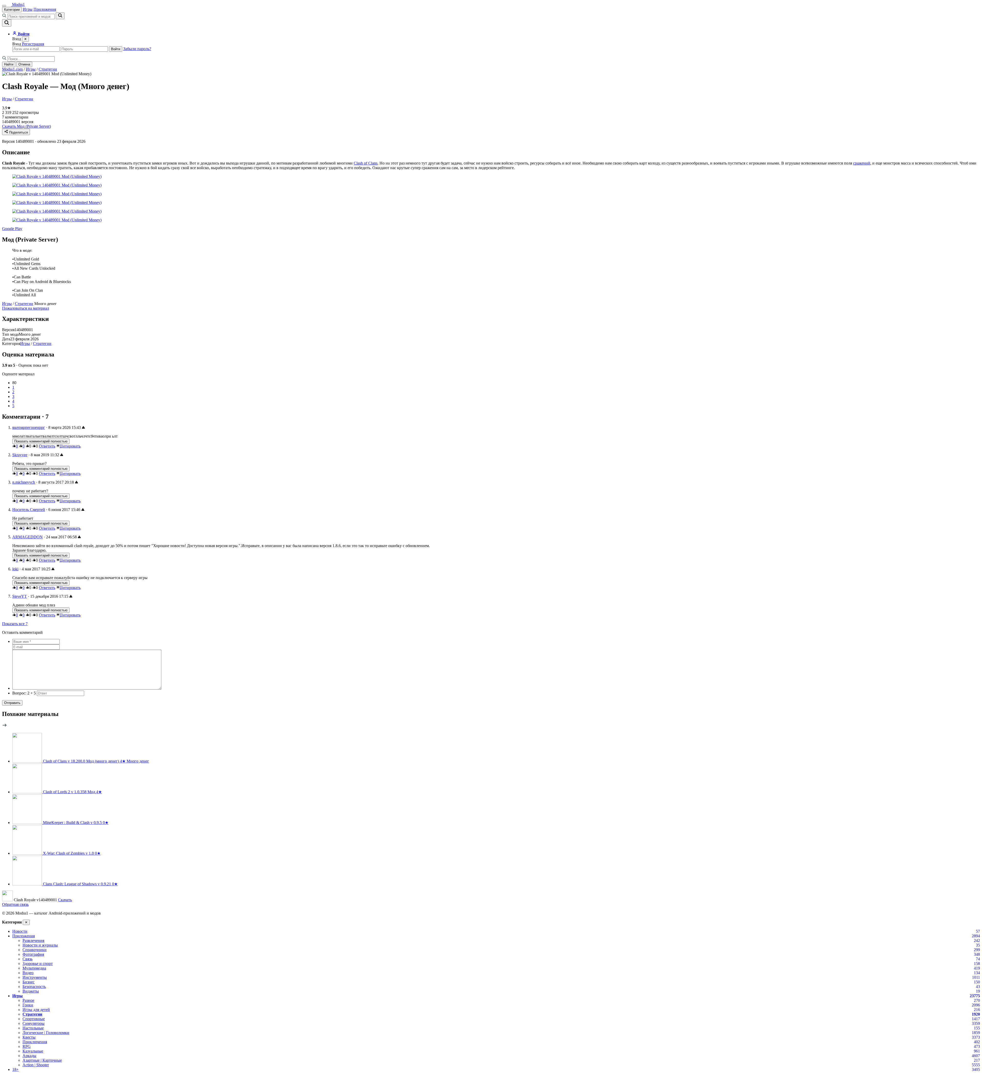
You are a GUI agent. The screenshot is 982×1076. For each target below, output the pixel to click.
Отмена (24, 64)
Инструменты (35, 977)
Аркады (29, 1055)
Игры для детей (36, 1009)
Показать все (15, 624)
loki (15, 569)
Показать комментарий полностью (41, 441)
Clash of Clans (365, 163)
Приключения (35, 1042)
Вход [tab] (16, 44)
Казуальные (33, 1051)
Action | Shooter (36, 1065)
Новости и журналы (40, 945)
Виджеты (31, 991)
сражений (861, 163)
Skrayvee (19, 455)
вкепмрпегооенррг (28, 427)
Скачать (65, 900)
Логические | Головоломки (46, 1032)
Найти (8, 64)
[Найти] (60, 15)
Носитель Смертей (28, 509)
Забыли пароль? (137, 49)
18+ (15, 1069)
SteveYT (19, 596)
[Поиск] (6, 23)
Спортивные (34, 1019)
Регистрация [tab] (33, 44)
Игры (27, 9)
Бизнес (29, 982)
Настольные (33, 1028)
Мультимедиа (34, 968)
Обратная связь (15, 904)
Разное (28, 1000)
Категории (12, 10)
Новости (19, 931)
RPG (27, 1046)
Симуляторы (33, 1023)
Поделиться (18, 132)
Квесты (29, 1037)
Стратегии (48, 69)
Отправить (12, 703)
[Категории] (4, 6)
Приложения (45, 9)
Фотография (33, 954)
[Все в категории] (4, 726)
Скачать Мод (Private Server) (26, 126)
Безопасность (34, 986)
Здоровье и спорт (38, 963)
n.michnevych (23, 482)
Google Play (12, 228)
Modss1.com (12, 69)
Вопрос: (24, 693)
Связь (27, 959)
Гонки (28, 1005)
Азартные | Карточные (42, 1060)
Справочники (35, 950)
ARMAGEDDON (27, 537)
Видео (28, 973)
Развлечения (33, 940)
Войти (115, 49)
